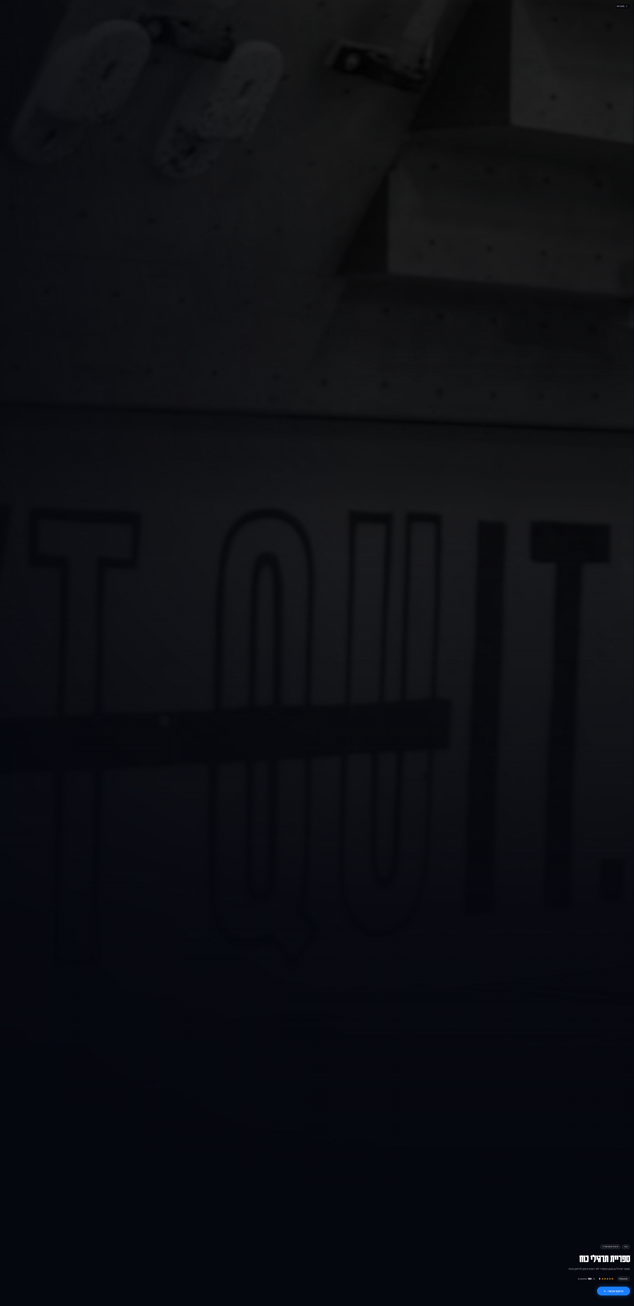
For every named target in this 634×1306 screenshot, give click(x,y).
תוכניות (620, 6)
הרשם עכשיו (615, 1291)
